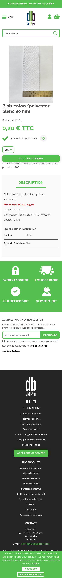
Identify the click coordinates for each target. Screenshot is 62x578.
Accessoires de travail (31, 515)
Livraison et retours (31, 414)
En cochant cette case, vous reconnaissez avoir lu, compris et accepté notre (30, 346)
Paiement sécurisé (31, 419)
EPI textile (31, 510)
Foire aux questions (31, 424)
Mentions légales (31, 445)
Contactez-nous (31, 429)
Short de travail (31, 484)
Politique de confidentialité (31, 440)
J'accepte (31, 568)
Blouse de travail (31, 478)
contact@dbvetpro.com (35, 543)
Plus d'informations (30, 574)
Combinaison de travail (31, 499)
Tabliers (31, 504)
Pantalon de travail (31, 489)
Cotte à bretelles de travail (31, 494)
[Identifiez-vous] (50, 16)
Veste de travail (31, 473)
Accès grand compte (31, 453)
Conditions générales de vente (31, 434)
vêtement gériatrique (31, 468)
